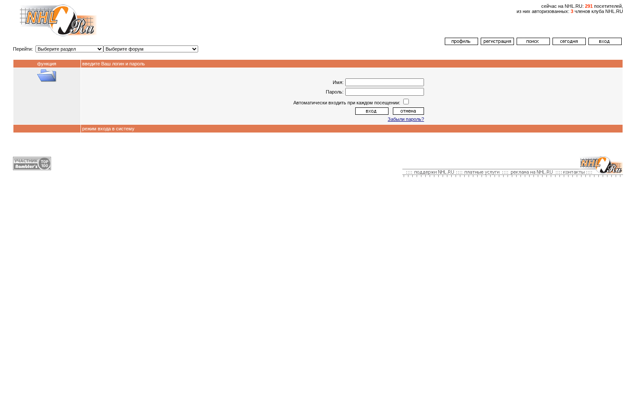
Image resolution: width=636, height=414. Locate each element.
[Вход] (605, 43)
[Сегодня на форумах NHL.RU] (569, 43)
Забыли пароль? (406, 119)
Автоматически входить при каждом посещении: (347, 102)
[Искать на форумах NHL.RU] (533, 43)
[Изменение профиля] (461, 43)
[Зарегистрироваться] (497, 43)
